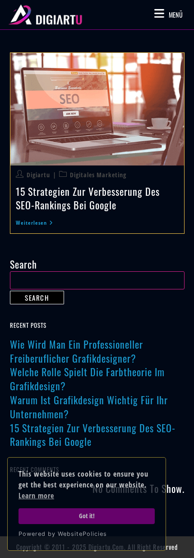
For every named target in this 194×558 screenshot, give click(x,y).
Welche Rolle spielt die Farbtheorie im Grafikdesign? (87, 378)
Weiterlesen (34, 223)
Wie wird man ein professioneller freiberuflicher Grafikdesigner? (76, 351)
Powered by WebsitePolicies (62, 533)
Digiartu (38, 174)
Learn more (36, 496)
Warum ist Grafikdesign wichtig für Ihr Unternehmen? (89, 406)
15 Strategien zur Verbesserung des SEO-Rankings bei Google (88, 198)
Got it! (87, 515)
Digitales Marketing (98, 174)
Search (23, 264)
